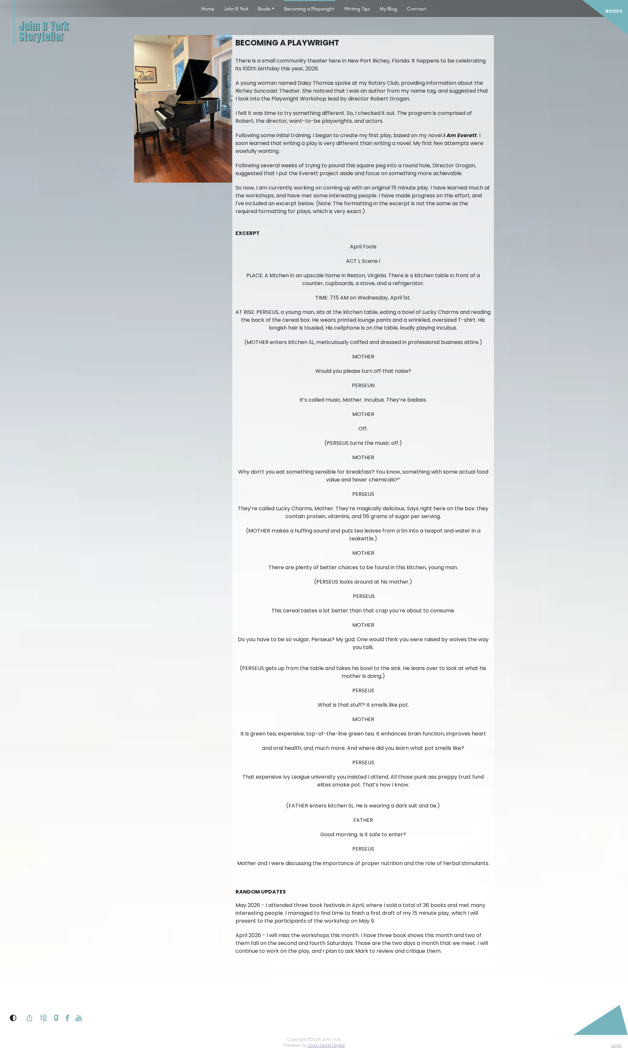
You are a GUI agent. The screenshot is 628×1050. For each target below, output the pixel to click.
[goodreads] (56, 1018)
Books (264, 9)
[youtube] (79, 1018)
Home (207, 9)
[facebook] (67, 1018)
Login (616, 1045)
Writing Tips (357, 9)
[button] (13, 1018)
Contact (417, 9)
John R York (236, 9)
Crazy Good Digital (326, 1045)
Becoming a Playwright (309, 9)
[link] (29, 1018)
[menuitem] (208, 8)
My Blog (388, 9)
